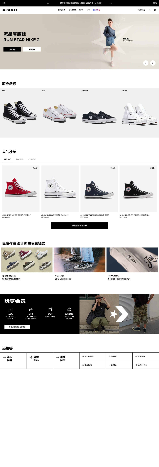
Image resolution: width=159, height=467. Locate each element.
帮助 (155, 3)
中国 (3, 3)
